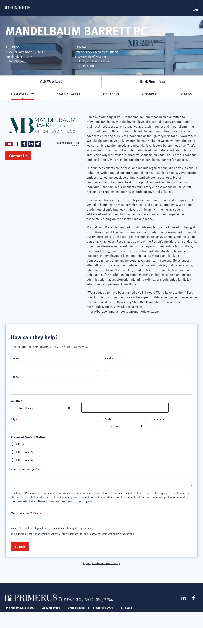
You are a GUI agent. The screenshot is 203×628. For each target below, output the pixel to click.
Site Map (126, 608)
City (13, 419)
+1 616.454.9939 (103, 608)
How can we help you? (24, 469)
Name (14, 358)
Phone (15, 377)
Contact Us (18, 155)
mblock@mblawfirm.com (92, 61)
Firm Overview (22, 94)
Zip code (159, 419)
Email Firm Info (150, 81)
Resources (150, 94)
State (108, 419)
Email (108, 358)
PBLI (9, 144)
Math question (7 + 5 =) (25, 513)
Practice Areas (68, 94)
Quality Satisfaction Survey (101, 563)
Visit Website (49, 81)
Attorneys (111, 94)
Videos (186, 94)
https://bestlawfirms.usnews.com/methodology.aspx (123, 311)
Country (15, 401)
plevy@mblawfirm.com (90, 56)
